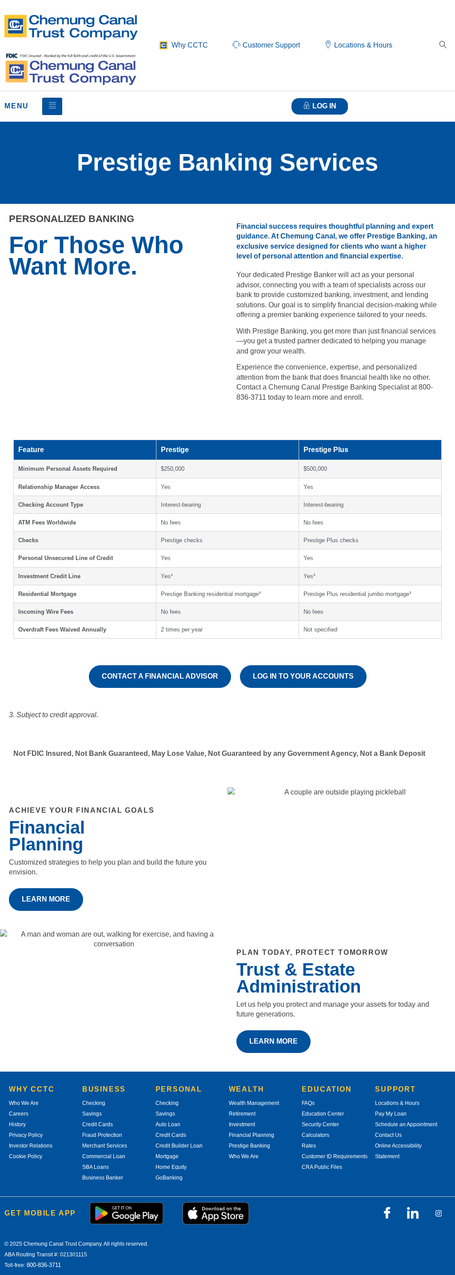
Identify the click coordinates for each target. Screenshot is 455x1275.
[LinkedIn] (412, 1213)
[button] (443, 45)
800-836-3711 (44, 1265)
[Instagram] (438, 1213)
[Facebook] (387, 1213)
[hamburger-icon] (52, 106)
